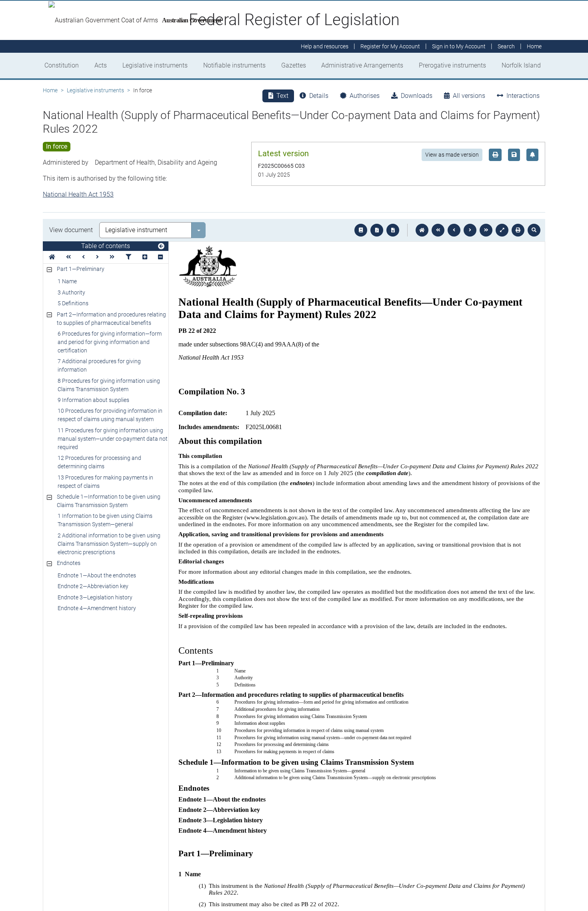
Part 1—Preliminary (80, 269)
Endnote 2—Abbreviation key (93, 586)
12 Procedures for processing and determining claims (99, 462)
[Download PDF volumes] (376, 230)
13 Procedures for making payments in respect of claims (105, 481)
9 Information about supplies (93, 400)
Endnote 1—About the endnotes (97, 575)
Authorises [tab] (365, 95)
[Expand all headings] (145, 257)
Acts (100, 65)
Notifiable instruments (234, 65)
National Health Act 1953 (78, 194)
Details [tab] (318, 95)
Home (50, 90)
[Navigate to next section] (470, 230)
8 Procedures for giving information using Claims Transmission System (109, 385)
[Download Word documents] (392, 230)
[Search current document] (534, 230)
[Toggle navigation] (161, 246)
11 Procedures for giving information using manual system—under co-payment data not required (113, 438)
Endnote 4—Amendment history (97, 608)
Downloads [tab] (416, 95)
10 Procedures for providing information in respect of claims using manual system (110, 415)
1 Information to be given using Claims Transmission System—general (105, 520)
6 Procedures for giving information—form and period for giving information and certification (110, 342)
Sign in (459, 46)
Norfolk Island (521, 65)
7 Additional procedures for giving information (99, 365)
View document (71, 230)
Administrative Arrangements (362, 65)
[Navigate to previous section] (454, 230)
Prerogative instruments (452, 65)
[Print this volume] (518, 230)
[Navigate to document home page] (52, 257)
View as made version (452, 154)
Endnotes (68, 563)
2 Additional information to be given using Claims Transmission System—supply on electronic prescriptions (109, 543)
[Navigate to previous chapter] (438, 230)
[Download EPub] (360, 230)
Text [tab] (282, 95)
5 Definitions (73, 303)
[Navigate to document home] (422, 230)
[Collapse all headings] (160, 257)
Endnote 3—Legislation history (95, 597)
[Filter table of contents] (128, 257)
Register (390, 46)
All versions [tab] (469, 95)
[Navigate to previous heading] (83, 257)
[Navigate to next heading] (97, 257)
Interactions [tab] (523, 95)
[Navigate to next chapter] (486, 230)
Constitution (61, 65)
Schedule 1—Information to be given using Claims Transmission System (108, 500)
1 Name (67, 281)
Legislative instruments (155, 65)
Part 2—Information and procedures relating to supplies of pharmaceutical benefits (111, 318)
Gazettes (293, 65)
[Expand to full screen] (502, 230)
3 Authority (71, 292)
